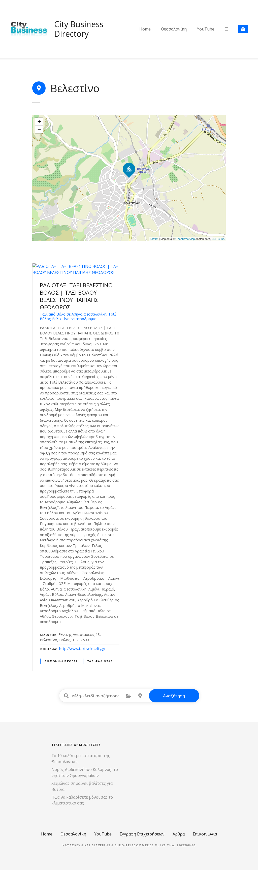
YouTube (205, 29)
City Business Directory (78, 29)
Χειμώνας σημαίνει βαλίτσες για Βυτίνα (82, 786)
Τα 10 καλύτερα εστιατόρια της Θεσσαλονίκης (80, 758)
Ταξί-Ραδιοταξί (100, 661)
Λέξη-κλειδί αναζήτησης (66, 696)
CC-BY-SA (218, 239)
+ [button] (39, 121)
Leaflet (154, 239)
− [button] (39, 129)
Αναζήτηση (174, 696)
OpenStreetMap (185, 239)
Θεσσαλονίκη (174, 29)
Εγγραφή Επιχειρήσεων (142, 834)
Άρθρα (179, 834)
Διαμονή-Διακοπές (61, 661)
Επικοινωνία (205, 834)
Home (145, 29)
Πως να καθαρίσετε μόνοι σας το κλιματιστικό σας (82, 800)
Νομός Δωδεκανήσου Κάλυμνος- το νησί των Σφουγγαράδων (84, 772)
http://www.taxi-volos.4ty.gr (82, 648)
